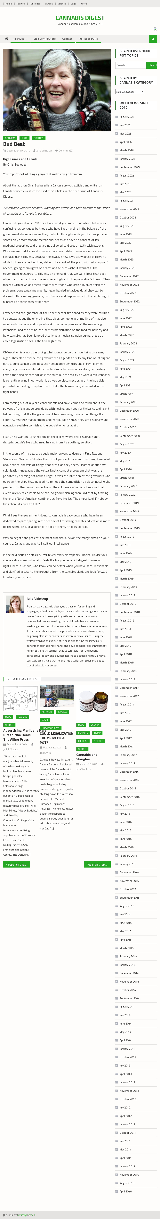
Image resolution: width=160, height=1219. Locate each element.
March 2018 (127, 662)
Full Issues (35, 3)
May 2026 (125, 133)
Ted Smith (45, 753)
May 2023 (125, 243)
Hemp (97, 733)
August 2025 (127, 175)
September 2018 (130, 612)
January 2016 (127, 864)
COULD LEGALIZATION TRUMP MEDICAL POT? (57, 738)
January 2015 (127, 965)
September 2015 (130, 897)
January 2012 (127, 1124)
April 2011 (126, 1158)
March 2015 (127, 948)
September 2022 (130, 301)
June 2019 (126, 553)
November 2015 (129, 881)
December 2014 (129, 973)
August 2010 (127, 1183)
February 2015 (128, 956)
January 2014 (127, 1049)
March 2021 (127, 394)
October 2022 (128, 293)
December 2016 (129, 772)
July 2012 (125, 1107)
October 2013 (128, 1057)
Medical (83, 741)
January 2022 (127, 352)
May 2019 (125, 562)
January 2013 (127, 1082)
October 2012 (128, 1099)
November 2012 (129, 1091)
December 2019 (129, 503)
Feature (21, 3)
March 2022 (127, 335)
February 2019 (128, 587)
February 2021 (128, 402)
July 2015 (125, 914)
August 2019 (127, 536)
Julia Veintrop (44, 150)
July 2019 (125, 545)
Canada (49, 3)
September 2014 (130, 998)
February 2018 (128, 671)
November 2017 (129, 696)
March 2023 (127, 259)
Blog (24, 138)
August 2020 (127, 444)
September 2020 (130, 436)
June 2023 (126, 234)
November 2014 (129, 981)
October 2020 (128, 427)
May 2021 (125, 377)
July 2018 (125, 629)
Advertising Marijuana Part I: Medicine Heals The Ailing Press (24, 735)
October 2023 (128, 217)
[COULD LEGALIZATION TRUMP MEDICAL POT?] (57, 696)
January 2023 (127, 268)
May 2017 (125, 730)
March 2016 (127, 847)
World (84, 3)
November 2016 (129, 780)
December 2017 (129, 688)
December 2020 (129, 410)
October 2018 (128, 604)
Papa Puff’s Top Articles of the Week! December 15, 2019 (99, 864)
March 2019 (127, 578)
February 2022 (128, 343)
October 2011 (128, 1133)
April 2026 (126, 142)
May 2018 (125, 646)
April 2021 (126, 385)
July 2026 (125, 125)
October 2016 (128, 788)
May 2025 (125, 192)
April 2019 (126, 570)
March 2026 (127, 150)
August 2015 (127, 906)
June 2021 (126, 369)
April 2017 (126, 738)
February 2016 (128, 855)
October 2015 (128, 889)
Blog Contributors (45, 39)
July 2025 (125, 184)
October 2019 (128, 520)
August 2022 (127, 310)
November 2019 (129, 511)
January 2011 (127, 1166)
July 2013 (125, 1065)
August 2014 (127, 1007)
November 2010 (129, 1175)
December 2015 (129, 872)
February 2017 (128, 755)
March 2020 (127, 478)
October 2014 (128, 990)
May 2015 (125, 931)
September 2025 (130, 167)
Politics (39, 138)
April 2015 (126, 939)
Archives (19, 39)
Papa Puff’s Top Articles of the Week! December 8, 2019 (19, 864)
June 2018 (126, 637)
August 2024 (127, 201)
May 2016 (125, 830)
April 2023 (126, 251)
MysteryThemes (26, 1215)
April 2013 (126, 1074)
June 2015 (126, 923)
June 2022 (126, 318)
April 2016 (126, 839)
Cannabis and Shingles (86, 757)
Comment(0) (66, 150)
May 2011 (125, 1149)
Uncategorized (51, 728)
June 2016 (126, 822)
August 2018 (127, 620)
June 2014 (126, 1023)
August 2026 (127, 117)
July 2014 (125, 1015)
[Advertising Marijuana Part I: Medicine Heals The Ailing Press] (20, 698)
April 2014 (126, 1040)
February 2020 (128, 486)
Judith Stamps (10, 749)
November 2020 (129, 419)
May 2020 (125, 461)
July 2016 (125, 813)
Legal (73, 3)
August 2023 (127, 226)
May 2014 (125, 1032)
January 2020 (127, 494)
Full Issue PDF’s (88, 39)
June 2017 (126, 721)
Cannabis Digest (80, 17)
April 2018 (126, 654)
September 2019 (130, 528)
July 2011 (125, 1141)
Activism (10, 138)
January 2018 (127, 679)
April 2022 (126, 327)
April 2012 (126, 1116)
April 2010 (126, 1191)
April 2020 (126, 469)
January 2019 (127, 595)
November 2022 (129, 285)
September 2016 (130, 797)
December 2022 (129, 276)
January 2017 (127, 763)
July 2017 (125, 713)
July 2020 (125, 452)
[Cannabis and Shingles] (93, 702)
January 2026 (127, 159)
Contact (67, 39)
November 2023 (129, 209)
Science (62, 3)
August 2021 (127, 360)
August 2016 (127, 805)
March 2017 (127, 746)
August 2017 (127, 704)
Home (8, 3)
